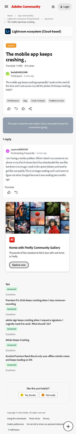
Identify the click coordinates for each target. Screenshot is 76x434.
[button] (6, 7)
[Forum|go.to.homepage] (25, 6)
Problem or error (56, 100)
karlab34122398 (19, 72)
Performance (13, 100)
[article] (38, 171)
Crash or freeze (38, 100)
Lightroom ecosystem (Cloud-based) (23, 18)
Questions (49, 18)
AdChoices (14, 429)
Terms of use (34, 418)
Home (10, 15)
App (8, 283)
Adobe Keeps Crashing (17, 339)
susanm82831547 (19, 149)
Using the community (16, 418)
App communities (25, 15)
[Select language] (53, 6)
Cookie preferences (15, 424)
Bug (25, 100)
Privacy (46, 418)
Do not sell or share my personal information (46, 424)
